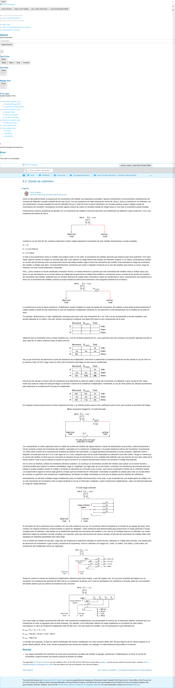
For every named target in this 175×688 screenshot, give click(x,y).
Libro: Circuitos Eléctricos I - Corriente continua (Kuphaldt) (118, 175)
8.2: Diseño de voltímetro (41, 662)
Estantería (46, 175)
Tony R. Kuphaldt (35, 192)
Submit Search (6, 44)
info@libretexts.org (133, 685)
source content (49, 664)
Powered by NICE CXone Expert (55, 680)
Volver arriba (27, 670)
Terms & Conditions (76, 685)
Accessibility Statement (92, 685)
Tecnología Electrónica (81, 175)
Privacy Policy (63, 685)
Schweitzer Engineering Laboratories (42, 194)
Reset (3, 59)
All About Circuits (61, 194)
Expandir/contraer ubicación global (151, 174)
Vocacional (61, 175)
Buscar (26, 170)
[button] (8, 133)
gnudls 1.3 (104, 662)
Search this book (6, 37)
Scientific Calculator (12, 117)
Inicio (32, 175)
